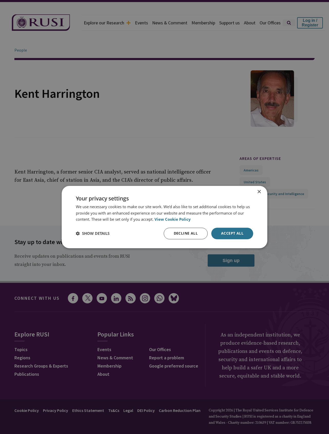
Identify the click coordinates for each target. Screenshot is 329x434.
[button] (92, 233)
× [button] (259, 192)
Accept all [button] (232, 233)
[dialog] (164, 217)
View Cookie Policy (172, 219)
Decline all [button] (186, 233)
